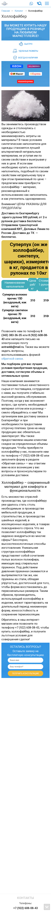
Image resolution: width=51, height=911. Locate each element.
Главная (5, 11)
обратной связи (12, 358)
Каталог (19, 11)
